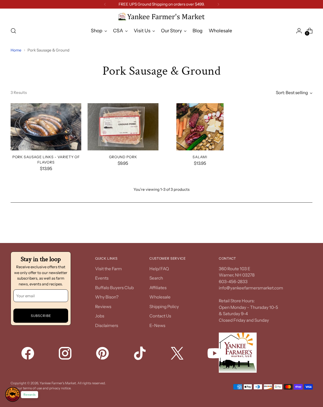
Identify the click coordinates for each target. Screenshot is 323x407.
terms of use (32, 388)
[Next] (218, 4)
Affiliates (158, 287)
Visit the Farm (108, 268)
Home (16, 50)
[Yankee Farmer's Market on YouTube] (215, 354)
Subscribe (41, 316)
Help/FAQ (159, 268)
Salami (200, 157)
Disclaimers (106, 325)
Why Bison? (107, 297)
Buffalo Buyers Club (114, 287)
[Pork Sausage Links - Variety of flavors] (46, 126)
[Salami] (200, 126)
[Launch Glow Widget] (12, 394)
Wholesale (160, 297)
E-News (157, 325)
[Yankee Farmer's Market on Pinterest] (103, 354)
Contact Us (160, 315)
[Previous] (105, 4)
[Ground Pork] (123, 126)
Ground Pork (123, 157)
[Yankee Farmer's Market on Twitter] (178, 354)
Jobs (99, 315)
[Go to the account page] (299, 31)
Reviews (103, 306)
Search (156, 278)
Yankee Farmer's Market (58, 383)
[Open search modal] (13, 31)
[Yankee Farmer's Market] (161, 17)
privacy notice (59, 388)
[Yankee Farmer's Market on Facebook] (28, 354)
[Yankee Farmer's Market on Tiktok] (140, 354)
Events (102, 278)
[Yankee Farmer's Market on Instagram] (66, 354)
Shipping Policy (164, 306)
